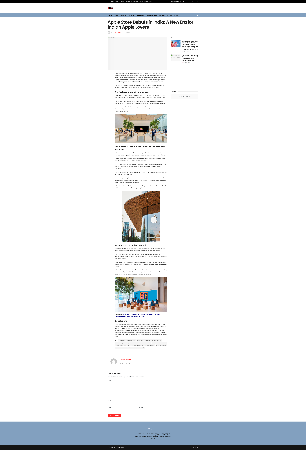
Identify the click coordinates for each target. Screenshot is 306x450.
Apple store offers (150, 345)
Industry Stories (134, 1)
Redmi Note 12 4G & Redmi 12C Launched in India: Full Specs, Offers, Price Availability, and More (190, 57)
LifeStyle (122, 1)
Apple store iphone (121, 343)
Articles (116, 1)
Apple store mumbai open (123, 345)
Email (110, 407)
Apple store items (132, 343)
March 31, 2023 (186, 62)
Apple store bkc (131, 340)
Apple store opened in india (123, 348)
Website (141, 407)
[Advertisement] (185, 76)
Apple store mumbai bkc (159, 343)
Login (197, 1)
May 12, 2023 (127, 32)
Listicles (141, 1)
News (112, 1)
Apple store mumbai (145, 343)
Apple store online (161, 345)
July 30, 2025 (185, 51)
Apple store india (156, 340)
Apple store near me (137, 345)
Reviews (146, 1)
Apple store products (138, 348)
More (150, 1)
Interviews (127, 1)
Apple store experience (143, 340)
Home (109, 1)
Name (110, 400)
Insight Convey (117, 32)
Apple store (122, 340)
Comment (111, 380)
